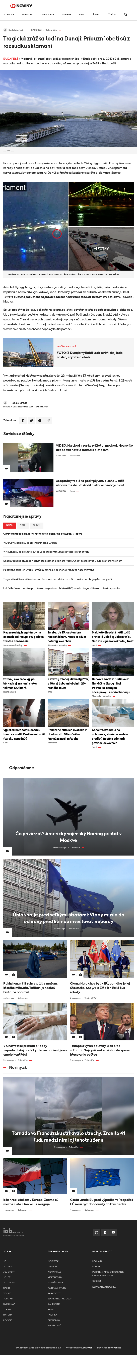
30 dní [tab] (36, 525)
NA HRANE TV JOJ (57, 1288)
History (7, 1315)
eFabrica (116, 1348)
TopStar (8, 1299)
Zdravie (67, 15)
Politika (52, 1315)
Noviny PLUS (54, 1272)
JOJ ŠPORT (9, 1272)
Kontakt (97, 1267)
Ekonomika (54, 1320)
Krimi (82, 15)
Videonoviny (55, 1277)
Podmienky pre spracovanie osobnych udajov (108, 1274)
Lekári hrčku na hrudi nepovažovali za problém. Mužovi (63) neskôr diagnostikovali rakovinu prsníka (61, 588)
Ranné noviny (55, 1283)
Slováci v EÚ (54, 1326)
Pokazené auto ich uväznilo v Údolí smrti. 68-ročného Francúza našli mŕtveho (48, 570)
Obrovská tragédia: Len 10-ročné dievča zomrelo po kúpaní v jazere (42, 533)
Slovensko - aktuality (60, 1299)
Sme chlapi (9, 1304)
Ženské (7, 1293)
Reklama (97, 1261)
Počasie (7, 1320)
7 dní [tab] (23, 525)
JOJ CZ (7, 1277)
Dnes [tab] (9, 525)
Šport (97, 15)
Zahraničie (54, 1304)
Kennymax (86, 1348)
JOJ (5, 1261)
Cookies (96, 1281)
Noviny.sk (53, 1261)
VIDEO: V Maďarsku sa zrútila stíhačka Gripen (30, 542)
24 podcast (47, 15)
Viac (110, 14)
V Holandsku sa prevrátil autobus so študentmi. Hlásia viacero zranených (46, 551)
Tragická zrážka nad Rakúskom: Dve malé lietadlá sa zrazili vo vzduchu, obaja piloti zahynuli (57, 579)
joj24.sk (52, 1267)
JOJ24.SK (8, 15)
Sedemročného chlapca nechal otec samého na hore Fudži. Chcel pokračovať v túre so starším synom (62, 561)
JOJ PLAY (8, 1267)
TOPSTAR (27, 15)
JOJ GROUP (9, 1283)
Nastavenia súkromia (104, 1287)
